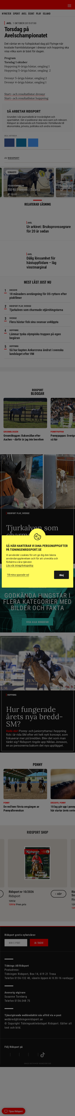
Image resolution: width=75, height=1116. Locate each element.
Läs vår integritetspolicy (19, 565)
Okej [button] (61, 575)
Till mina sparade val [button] (18, 574)
